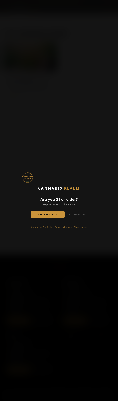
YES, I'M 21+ (47, 214)
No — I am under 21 (76, 214)
